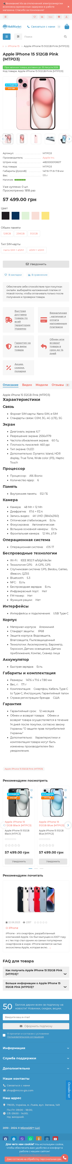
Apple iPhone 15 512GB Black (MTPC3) (18, 823)
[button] (3, 139)
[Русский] (59, 17)
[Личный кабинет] (66, 17)
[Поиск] (65, 37)
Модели (42, 385)
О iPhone (12, 928)
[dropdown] (5, 17)
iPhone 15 (14, 46)
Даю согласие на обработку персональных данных (36, 1159)
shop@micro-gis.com (20, 1090)
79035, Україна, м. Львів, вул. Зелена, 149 (33, 1104)
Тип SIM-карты (10, 244)
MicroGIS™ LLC (30, 1127)
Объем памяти (11, 227)
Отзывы (60, 385)
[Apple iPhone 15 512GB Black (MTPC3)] (19, 802)
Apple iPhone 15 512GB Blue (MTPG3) (51, 823)
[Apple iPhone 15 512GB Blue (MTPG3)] (53, 802)
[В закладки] (31, 790)
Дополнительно (16, 1068)
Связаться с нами (43, 26)
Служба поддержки (19, 1058)
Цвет (4, 208)
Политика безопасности (34, 1154)
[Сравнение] (42, 17)
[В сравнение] (31, 797)
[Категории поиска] (18, 36)
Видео (27, 385)
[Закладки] (34, 17)
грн (50, 17)
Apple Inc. (49, 157)
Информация (14, 1048)
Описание (10, 385)
